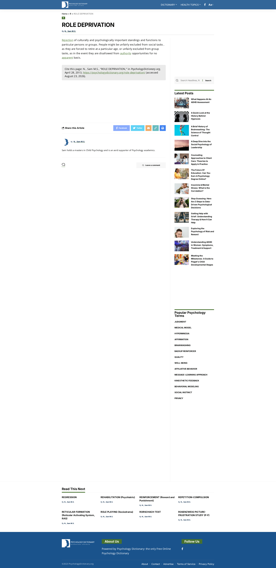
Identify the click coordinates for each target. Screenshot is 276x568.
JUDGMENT (180, 321)
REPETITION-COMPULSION (193, 497)
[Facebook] (204, 4)
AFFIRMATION (181, 339)
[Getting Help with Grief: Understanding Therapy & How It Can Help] (182, 217)
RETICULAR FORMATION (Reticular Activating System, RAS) (78, 515)
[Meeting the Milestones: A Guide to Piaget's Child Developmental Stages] (182, 259)
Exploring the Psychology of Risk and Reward (202, 231)
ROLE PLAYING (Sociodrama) (117, 511)
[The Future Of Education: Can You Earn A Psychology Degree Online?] (182, 173)
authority (125, 53)
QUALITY (179, 357)
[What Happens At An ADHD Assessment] (182, 103)
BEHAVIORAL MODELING (187, 386)
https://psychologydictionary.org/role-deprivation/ (114, 72)
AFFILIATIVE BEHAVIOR (186, 369)
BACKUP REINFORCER (185, 351)
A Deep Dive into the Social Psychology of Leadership (201, 144)
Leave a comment (152, 165)
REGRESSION (69, 497)
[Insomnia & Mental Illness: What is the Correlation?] (182, 188)
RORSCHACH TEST (150, 511)
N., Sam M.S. (70, 31)
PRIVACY (179, 398)
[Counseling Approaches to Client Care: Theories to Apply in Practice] (182, 158)
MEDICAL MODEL (183, 327)
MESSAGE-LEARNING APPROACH (191, 374)
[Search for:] (191, 80)
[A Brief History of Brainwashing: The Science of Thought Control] (182, 130)
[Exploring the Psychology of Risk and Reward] (182, 232)
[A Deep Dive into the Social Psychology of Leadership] (182, 145)
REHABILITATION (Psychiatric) (118, 497)
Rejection (67, 40)
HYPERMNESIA (182, 333)
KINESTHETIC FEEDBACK (187, 380)
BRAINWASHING (183, 345)
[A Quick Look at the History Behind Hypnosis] (182, 116)
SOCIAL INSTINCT (183, 392)
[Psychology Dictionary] (75, 4)
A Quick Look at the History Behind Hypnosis (200, 116)
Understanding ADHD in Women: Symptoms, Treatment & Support (202, 245)
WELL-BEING (181, 363)
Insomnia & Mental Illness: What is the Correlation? (200, 188)
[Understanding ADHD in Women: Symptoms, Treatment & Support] (182, 245)
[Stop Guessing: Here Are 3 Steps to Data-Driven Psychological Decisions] (182, 202)
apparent (67, 57)
